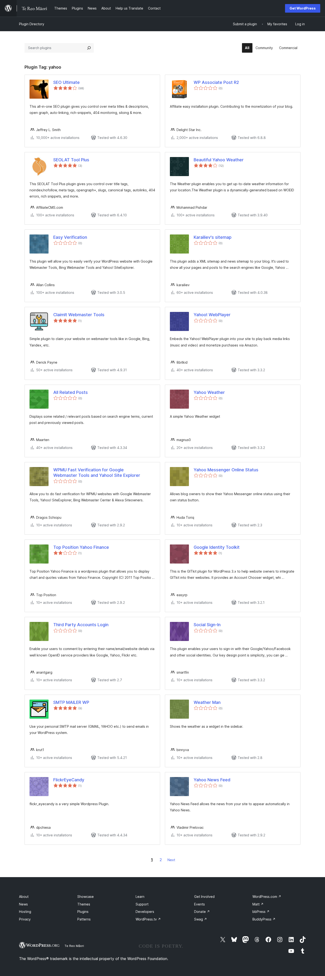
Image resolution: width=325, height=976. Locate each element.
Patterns (84, 919)
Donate (202, 912)
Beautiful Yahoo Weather (219, 159)
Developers (145, 912)
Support (142, 904)
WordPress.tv (148, 919)
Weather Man (207, 702)
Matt (258, 904)
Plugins (83, 912)
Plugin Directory (31, 24)
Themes (83, 904)
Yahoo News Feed (212, 779)
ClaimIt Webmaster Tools (78, 314)
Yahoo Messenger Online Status (226, 469)
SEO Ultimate (66, 82)
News (23, 904)
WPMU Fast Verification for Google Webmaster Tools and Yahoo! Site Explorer (96, 472)
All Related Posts (70, 392)
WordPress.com (266, 897)
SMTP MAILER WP (71, 702)
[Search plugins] (89, 48)
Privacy (25, 919)
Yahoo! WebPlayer (212, 314)
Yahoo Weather (209, 392)
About (24, 897)
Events (199, 904)
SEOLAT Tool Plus (71, 159)
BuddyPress (264, 919)
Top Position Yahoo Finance (81, 547)
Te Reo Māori (74, 946)
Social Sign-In (207, 624)
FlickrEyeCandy (68, 779)
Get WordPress (303, 8)
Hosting (25, 912)
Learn (140, 897)
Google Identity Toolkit (217, 547)
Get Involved (204, 897)
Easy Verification (70, 237)
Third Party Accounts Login (80, 624)
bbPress (261, 912)
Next (171, 860)
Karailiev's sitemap (212, 237)
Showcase (85, 897)
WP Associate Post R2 (216, 82)
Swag (200, 919)
